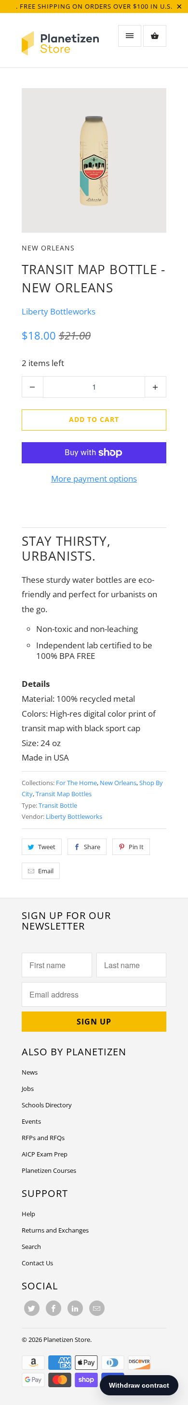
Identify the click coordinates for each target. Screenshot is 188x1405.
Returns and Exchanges (55, 1230)
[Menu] (129, 36)
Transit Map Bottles (64, 793)
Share (92, 846)
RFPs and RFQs (43, 1137)
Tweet (46, 846)
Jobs (28, 1088)
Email (46, 871)
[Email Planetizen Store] (97, 1308)
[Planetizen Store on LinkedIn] (75, 1308)
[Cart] (154, 36)
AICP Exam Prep (44, 1154)
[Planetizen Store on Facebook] (53, 1308)
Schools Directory (47, 1105)
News (30, 1072)
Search (31, 1246)
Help (28, 1213)
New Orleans (48, 247)
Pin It (136, 846)
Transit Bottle (58, 805)
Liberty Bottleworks (58, 311)
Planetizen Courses (49, 1170)
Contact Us (37, 1263)
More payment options (94, 478)
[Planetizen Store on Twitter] (32, 1308)
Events (31, 1121)
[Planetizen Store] (60, 43)
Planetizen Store (66, 1339)
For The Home (76, 782)
